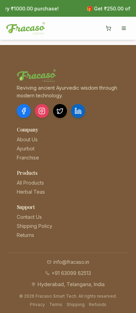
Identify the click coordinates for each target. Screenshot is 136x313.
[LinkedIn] (78, 111)
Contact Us (29, 217)
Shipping (76, 304)
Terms (55, 304)
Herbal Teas (31, 192)
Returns (25, 235)
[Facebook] (24, 111)
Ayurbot (26, 148)
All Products (30, 183)
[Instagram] (42, 111)
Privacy (37, 304)
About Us (27, 139)
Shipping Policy (34, 226)
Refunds (97, 304)
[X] (60, 111)
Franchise (28, 158)
